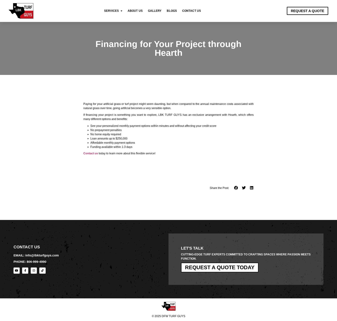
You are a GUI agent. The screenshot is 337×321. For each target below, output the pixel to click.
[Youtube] (17, 271)
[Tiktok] (42, 271)
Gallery (155, 10)
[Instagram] (34, 271)
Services (111, 10)
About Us (135, 10)
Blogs (172, 10)
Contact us (90, 153)
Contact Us (191, 10)
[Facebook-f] (25, 271)
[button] (236, 188)
